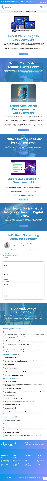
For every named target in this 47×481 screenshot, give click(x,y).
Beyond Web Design (30, 477)
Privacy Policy (42, 477)
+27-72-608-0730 (40, 460)
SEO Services (16, 457)
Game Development (5, 460)
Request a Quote (40, 459)
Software (3, 467)
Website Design (4, 457)
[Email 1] (40, 2)
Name (5, 265)
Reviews (26, 461)
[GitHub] (45, 2)
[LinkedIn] (9, 477)
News (26, 460)
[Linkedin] (43, 2)
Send (6, 295)
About (26, 457)
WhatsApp (39, 464)
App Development (5, 459)
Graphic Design (16, 463)
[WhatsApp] (41, 2)
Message (6, 284)
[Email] (5, 477)
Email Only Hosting (17, 461)
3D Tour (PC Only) (28, 465)
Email (5, 270)
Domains (15, 459)
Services (26, 459)
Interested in (7, 279)
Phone (6, 274)
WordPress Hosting (17, 460)
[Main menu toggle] (45, 7)
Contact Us (39, 457)
